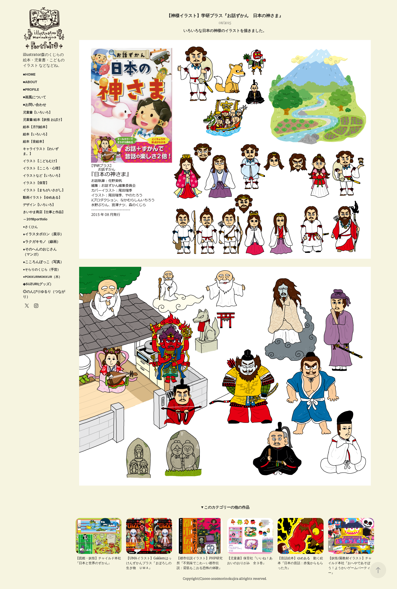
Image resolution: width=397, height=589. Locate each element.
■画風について (34, 97)
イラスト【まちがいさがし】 (44, 190)
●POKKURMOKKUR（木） (42, 276)
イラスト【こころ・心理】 (42, 168)
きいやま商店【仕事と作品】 (44, 212)
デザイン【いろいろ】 (39, 204)
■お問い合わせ (34, 104)
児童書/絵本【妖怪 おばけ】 (43, 119)
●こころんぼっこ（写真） (43, 261)
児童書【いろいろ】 (37, 112)
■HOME (29, 74)
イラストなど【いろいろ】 (42, 175)
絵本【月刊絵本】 (36, 126)
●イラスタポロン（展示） (43, 234)
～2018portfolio (35, 219)
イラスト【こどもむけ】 (41, 161)
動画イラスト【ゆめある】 (42, 197)
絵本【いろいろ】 (36, 134)
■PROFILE (31, 89)
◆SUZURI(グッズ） (38, 284)
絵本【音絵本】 (34, 141)
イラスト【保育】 (36, 182)
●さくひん (30, 226)
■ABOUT (30, 82)
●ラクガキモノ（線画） (41, 241)
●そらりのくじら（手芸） (41, 269)
